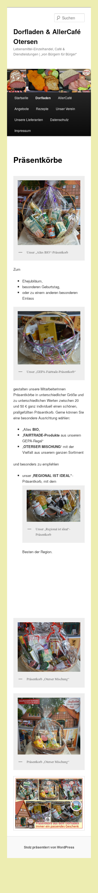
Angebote (21, 108)
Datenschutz (59, 119)
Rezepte (42, 108)
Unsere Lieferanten (28, 119)
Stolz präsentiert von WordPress (49, 847)
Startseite (21, 97)
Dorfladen (43, 97)
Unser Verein (65, 108)
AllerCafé (65, 97)
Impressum (22, 130)
